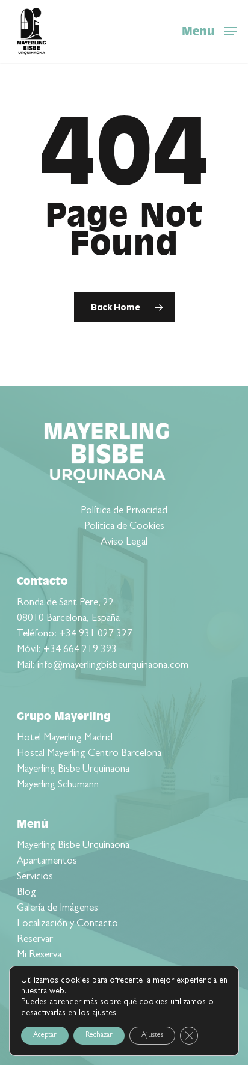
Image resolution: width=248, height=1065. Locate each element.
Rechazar (99, 1035)
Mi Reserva (39, 955)
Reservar (35, 940)
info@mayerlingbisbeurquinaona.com (112, 666)
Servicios (35, 877)
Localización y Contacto (67, 924)
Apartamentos (47, 861)
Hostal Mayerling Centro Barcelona (89, 754)
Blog (26, 893)
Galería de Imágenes (57, 908)
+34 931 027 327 (95, 634)
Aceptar (45, 1035)
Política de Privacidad (124, 511)
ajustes (104, 1013)
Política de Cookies (124, 527)
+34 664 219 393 (80, 650)
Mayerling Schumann (58, 785)
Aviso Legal (124, 542)
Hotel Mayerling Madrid (65, 738)
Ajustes (152, 1035)
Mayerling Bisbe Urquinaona (73, 769)
